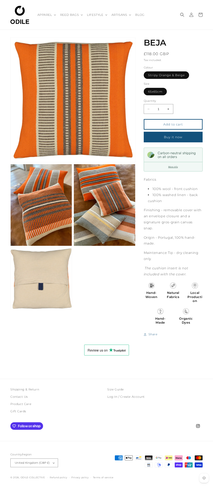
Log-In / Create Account (126, 397)
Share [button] (153, 334)
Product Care (20, 404)
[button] (46, 14)
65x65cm (155, 91)
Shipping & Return (24, 389)
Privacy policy (80, 477)
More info (173, 166)
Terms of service (103, 477)
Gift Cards (18, 411)
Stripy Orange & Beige (166, 75)
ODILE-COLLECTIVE (33, 477)
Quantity (150, 100)
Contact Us (19, 397)
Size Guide (115, 389)
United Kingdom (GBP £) (32, 462)
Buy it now (173, 137)
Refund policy (58, 477)
